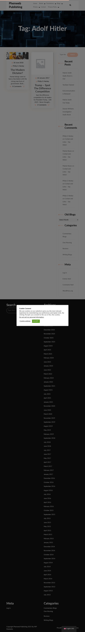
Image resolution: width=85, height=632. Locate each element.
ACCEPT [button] (36, 321)
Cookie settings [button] (25, 321)
